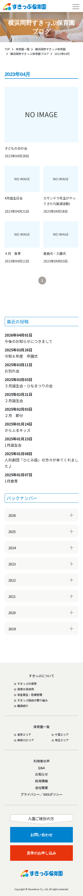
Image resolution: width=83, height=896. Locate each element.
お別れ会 (18, 368)
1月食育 (18, 478)
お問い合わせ (41, 835)
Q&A (41, 767)
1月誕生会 (18, 442)
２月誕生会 (18, 397)
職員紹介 (22, 706)
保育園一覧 (23, 49)
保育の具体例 (25, 689)
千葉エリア (62, 734)
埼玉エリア (62, 740)
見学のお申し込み (41, 853)
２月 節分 (18, 412)
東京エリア (24, 734)
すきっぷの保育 (27, 683)
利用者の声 (41, 761)
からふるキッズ (18, 427)
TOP (7, 49)
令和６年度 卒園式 (21, 353)
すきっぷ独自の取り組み (32, 700)
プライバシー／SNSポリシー (41, 794)
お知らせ (41, 774)
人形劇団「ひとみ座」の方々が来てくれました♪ (41, 460)
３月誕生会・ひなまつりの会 (29, 382)
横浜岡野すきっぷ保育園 (50, 49)
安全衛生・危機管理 (29, 695)
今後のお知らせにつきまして (29, 338)
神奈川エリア (25, 740)
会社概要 (41, 787)
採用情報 (41, 781)
